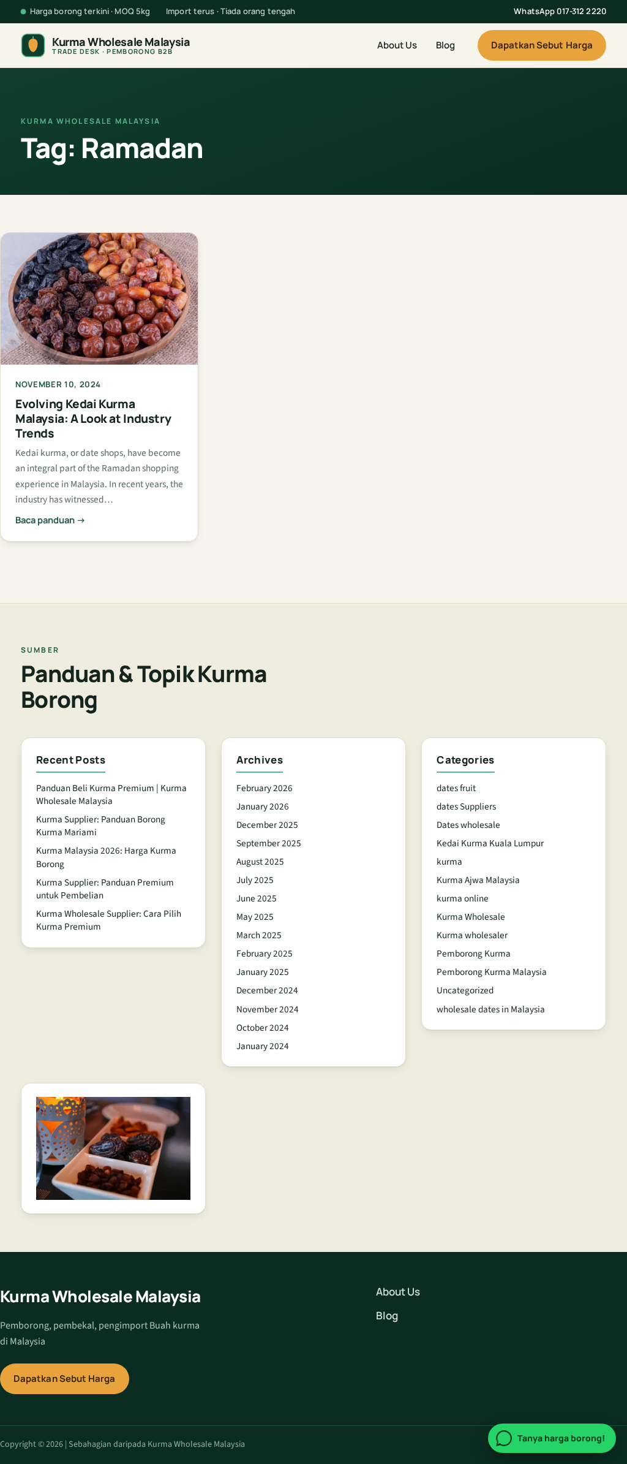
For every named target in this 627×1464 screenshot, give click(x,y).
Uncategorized (465, 990)
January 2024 (262, 1046)
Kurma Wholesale (471, 917)
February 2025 (264, 953)
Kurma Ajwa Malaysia (478, 880)
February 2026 (264, 788)
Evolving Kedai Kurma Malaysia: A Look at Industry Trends (93, 418)
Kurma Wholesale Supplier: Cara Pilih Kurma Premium (108, 920)
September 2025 (268, 843)
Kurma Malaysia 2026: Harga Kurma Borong (106, 857)
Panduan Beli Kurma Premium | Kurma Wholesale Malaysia (111, 794)
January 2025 (262, 972)
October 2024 (262, 1027)
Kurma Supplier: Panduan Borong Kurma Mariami (100, 826)
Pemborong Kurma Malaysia (492, 972)
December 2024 (267, 990)
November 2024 (267, 1009)
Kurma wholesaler (472, 935)
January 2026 (262, 806)
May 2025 (255, 917)
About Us (397, 45)
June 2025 (256, 898)
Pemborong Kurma (474, 953)
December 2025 (267, 825)
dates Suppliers (466, 806)
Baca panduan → (50, 520)
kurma (449, 861)
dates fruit (456, 788)
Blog (445, 45)
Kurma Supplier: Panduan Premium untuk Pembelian (105, 889)
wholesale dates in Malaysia (491, 1009)
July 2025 (255, 880)
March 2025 (259, 935)
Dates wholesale (468, 825)
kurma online (463, 898)
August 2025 (260, 861)
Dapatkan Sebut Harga (542, 45)
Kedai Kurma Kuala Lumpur (490, 843)
